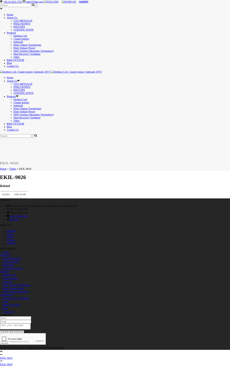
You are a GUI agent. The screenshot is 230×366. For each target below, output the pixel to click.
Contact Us (13, 66)
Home (10, 14)
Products (11, 32)
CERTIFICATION (23, 29)
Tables (12, 168)
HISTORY (19, 26)
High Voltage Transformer (27, 44)
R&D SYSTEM (15, 60)
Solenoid (18, 41)
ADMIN (83, 1)
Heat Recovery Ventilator (26, 54)
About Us (12, 17)
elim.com (14, 219)
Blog (9, 63)
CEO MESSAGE (22, 20)
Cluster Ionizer (21, 38)
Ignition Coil (20, 35)
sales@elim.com (34, 1)
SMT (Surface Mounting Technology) (33, 51)
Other (16, 57)
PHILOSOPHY (22, 23)
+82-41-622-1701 (12, 1)
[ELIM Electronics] (51, 71)
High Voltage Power (24, 47)
